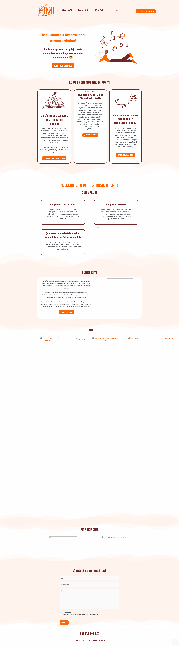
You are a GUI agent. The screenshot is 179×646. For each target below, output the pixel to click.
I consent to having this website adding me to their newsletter (81, 614)
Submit (64, 622)
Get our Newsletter (146, 11)
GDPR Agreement (66, 612)
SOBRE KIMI (67, 10)
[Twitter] (87, 633)
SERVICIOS (83, 10)
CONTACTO (98, 10)
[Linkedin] (97, 633)
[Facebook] (82, 633)
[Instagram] (92, 633)
